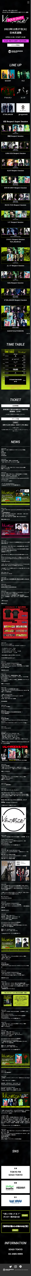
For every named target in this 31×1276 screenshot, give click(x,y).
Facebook (3, 452)
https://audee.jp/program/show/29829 (10, 1084)
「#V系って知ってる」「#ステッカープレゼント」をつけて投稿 (14, 794)
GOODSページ (11, 658)
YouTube (3, 1090)
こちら (6, 987)
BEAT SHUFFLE (5, 843)
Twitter (3, 454)
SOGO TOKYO (16, 1174)
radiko (4, 485)
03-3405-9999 (15, 1253)
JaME (2, 451)
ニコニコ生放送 (6, 743)
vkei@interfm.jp (10, 483)
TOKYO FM (15, 1171)
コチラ (8, 468)
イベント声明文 (15, 45)
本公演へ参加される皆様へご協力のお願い (15, 41)
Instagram (3, 455)
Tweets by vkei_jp (15, 1157)
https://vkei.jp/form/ (6, 898)
